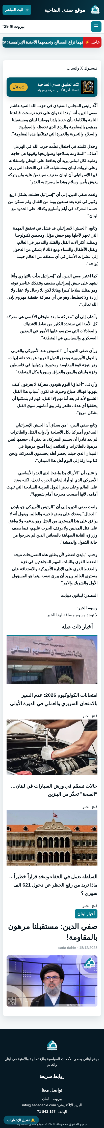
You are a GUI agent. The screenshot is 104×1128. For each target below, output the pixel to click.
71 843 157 (46, 1112)
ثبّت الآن (18, 87)
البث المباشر (14, 10)
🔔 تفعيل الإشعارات (21, 1120)
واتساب (73, 68)
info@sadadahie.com (39, 1105)
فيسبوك (90, 68)
